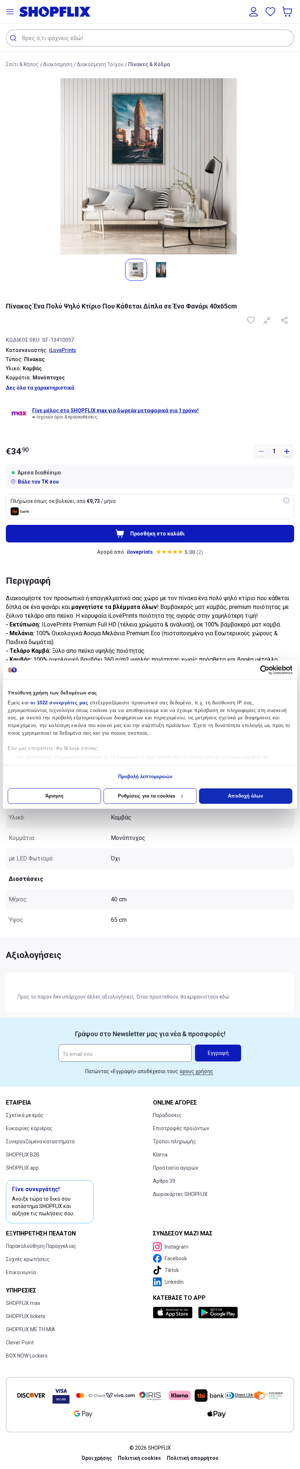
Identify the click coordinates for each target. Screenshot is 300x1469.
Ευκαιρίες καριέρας (29, 1128)
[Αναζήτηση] (14, 38)
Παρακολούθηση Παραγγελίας (41, 1246)
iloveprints (140, 552)
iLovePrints (62, 350)
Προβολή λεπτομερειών (145, 776)
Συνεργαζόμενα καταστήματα (40, 1141)
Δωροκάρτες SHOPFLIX (180, 1194)
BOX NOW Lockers (27, 1356)
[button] (10, 11)
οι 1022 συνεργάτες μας (59, 702)
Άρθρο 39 (164, 1181)
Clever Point (20, 1342)
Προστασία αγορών (175, 1168)
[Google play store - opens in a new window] (218, 1312)
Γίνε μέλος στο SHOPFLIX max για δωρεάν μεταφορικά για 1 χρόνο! (115, 410)
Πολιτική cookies (139, 1458)
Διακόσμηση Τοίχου (100, 64)
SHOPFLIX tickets (25, 1316)
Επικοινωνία (21, 1272)
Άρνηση (54, 796)
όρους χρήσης (196, 1071)
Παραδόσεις (167, 1115)
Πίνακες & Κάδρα (149, 64)
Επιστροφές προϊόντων (181, 1128)
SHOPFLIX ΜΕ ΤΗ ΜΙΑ (30, 1329)
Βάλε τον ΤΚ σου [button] (38, 482)
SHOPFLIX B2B (23, 1155)
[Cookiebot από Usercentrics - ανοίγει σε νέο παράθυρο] (260, 670)
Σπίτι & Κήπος (22, 64)
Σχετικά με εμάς (25, 1115)
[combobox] (150, 38)
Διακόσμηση (57, 64)
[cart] (288, 11)
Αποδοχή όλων (245, 796)
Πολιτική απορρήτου (192, 1458)
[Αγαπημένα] (270, 11)
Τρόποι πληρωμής (174, 1141)
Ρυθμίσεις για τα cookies (146, 796)
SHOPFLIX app (22, 1168)
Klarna (160, 1155)
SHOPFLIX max (23, 1303)
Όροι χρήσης (97, 1458)
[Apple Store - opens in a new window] (174, 1312)
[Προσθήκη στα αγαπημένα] (252, 320)
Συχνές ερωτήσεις (28, 1259)
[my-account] (253, 11)
